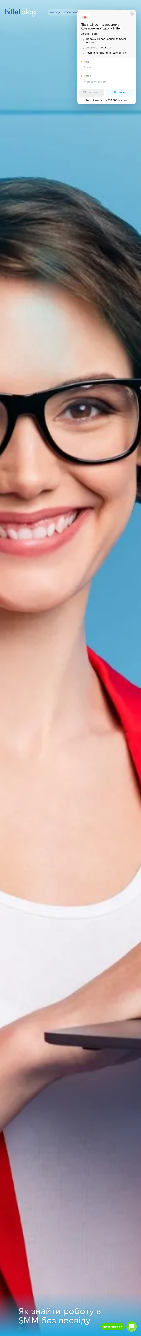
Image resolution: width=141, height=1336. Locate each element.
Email (87, 76)
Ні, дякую (120, 92)
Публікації (72, 12)
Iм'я (86, 62)
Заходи (55, 12)
